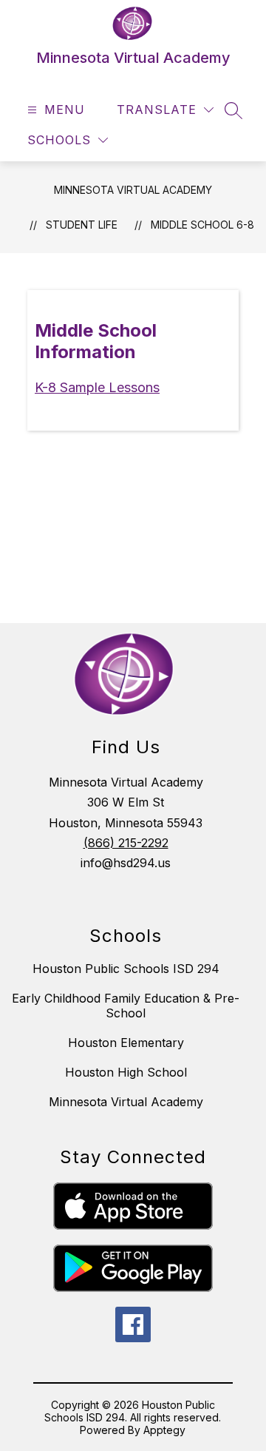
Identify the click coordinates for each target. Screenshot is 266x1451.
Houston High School (126, 1072)
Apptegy (164, 1430)
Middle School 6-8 (202, 224)
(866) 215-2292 (125, 842)
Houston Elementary (126, 1042)
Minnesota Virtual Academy (133, 190)
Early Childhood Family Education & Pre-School (125, 1005)
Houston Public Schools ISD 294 (126, 968)
